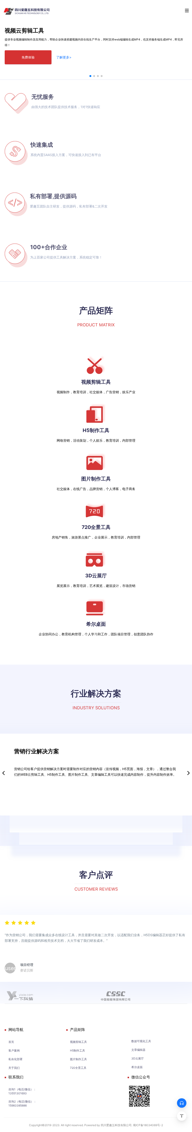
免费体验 (28, 57)
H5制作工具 (77, 1050)
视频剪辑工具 (78, 1042)
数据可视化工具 (141, 1041)
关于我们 (14, 1068)
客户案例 (14, 1050)
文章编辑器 (138, 1050)
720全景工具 (78, 1068)
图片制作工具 (78, 1059)
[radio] (7, 922)
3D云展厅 (137, 1058)
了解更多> (63, 57)
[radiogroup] (20, 922)
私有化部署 (15, 1059)
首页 (11, 1042)
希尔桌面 (137, 1067)
